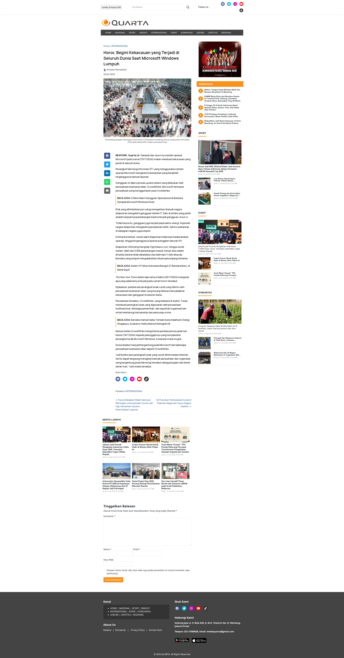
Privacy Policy (138, 630)
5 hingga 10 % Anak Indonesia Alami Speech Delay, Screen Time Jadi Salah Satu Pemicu (221, 107)
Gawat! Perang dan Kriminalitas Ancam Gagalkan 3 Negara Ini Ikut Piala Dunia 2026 (227, 195)
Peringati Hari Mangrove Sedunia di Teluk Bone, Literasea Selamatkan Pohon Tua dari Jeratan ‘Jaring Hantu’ (227, 341)
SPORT (132, 32)
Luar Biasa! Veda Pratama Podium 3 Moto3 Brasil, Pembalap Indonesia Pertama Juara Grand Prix (226, 182)
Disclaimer (120, 630)
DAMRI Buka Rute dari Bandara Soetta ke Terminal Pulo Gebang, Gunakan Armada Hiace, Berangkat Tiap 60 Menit (222, 98)
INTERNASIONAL (159, 32)
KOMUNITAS (187, 32)
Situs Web (108, 559)
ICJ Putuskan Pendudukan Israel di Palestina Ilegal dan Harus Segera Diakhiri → (173, 403)
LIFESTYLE (213, 32)
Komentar (109, 516)
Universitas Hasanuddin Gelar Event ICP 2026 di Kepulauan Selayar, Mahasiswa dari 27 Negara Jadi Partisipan (117, 485)
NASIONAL (120, 32)
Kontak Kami (155, 630)
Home (106, 45)
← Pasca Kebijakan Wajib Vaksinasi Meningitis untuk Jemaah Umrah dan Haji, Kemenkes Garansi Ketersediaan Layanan (134, 404)
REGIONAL (226, 32)
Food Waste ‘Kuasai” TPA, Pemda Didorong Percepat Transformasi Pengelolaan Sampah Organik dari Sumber (175, 448)
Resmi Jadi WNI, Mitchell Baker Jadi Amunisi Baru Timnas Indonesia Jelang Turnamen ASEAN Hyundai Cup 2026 (219, 168)
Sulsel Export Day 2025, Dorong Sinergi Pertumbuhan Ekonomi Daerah (146, 483)
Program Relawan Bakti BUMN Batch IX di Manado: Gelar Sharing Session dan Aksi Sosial (217, 328)
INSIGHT (143, 32)
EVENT (174, 32)
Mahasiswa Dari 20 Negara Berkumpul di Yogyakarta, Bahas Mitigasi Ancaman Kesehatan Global (227, 356)
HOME (108, 32)
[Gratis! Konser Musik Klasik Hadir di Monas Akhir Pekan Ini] (146, 434)
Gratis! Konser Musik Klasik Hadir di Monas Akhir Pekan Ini (145, 447)
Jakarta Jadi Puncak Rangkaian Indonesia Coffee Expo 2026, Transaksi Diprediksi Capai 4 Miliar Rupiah (116, 449)
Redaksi (107, 630)
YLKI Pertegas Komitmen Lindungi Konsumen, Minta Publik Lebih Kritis (221, 115)
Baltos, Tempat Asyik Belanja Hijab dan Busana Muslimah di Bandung (222, 91)
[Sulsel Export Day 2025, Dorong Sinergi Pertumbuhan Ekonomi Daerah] (146, 471)
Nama (107, 549)
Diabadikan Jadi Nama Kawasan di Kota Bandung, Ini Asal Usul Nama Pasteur (222, 122)
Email (136, 549)
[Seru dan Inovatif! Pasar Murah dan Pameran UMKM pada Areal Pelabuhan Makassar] (175, 471)
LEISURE (200, 32)
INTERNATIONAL (118, 611)
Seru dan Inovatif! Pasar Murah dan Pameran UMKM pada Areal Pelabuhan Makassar (174, 485)
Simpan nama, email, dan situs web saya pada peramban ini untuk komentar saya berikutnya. (148, 572)
